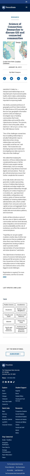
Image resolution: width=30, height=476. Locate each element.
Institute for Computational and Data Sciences (21, 329)
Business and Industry (21, 315)
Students (9, 310)
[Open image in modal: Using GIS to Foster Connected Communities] (15, 50)
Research (15, 17)
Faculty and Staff (9, 315)
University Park (21, 321)
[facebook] (4, 78)
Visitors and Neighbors (21, 309)
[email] (25, 78)
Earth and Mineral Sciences (8, 329)
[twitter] (11, 78)
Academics (21, 304)
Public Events (9, 304)
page (4, 277)
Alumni (8, 321)
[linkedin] (18, 78)
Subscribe (14, 354)
